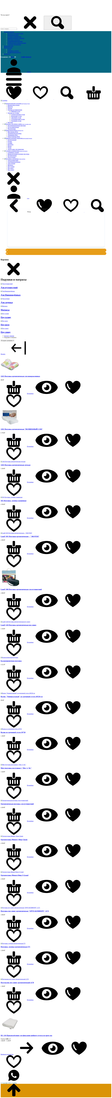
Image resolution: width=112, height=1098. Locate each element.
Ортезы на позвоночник (15, 110)
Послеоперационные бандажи (17, 125)
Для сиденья (11, 163)
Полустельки (11, 157)
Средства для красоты (14, 44)
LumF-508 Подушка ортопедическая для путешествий (21, 589)
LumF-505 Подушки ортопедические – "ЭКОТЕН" (20, 536)
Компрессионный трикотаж (16, 38)
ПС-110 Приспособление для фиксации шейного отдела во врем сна (26, 1035)
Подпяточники (12, 155)
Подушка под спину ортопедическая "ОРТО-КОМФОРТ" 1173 (25, 911)
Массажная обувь (13, 132)
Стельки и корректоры (14, 36)
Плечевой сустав (16, 121)
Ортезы (10, 108)
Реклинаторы (12, 128)
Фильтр (3, 354)
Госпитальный (12, 140)
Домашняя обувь (13, 135)
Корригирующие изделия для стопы (18, 154)
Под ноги (10, 168)
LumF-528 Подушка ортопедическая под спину (18, 625)
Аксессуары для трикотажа (16, 149)
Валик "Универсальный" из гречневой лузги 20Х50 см (22, 696)
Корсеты (10, 106)
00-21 (12, 57)
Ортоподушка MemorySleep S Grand (14, 875)
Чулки (9, 147)
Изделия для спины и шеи (15, 33)
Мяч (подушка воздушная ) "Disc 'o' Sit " (16, 768)
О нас (9, 49)
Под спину (11, 170)
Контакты (7, 54)
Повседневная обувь (14, 136)
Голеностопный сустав (18, 114)
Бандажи (10, 122)
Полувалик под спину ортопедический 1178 (17, 983)
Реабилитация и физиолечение (17, 43)
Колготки (10, 144)
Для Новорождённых (14, 162)
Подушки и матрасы (14, 40)
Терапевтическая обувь (14, 133)
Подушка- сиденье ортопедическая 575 (15, 947)
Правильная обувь (13, 35)
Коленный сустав (16, 116)
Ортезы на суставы (13, 113)
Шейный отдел (15, 111)
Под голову (11, 166)
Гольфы (10, 143)
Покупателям (8, 47)
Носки (10, 146)
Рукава (10, 141)
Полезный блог (8, 46)
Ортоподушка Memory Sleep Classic (14, 839)
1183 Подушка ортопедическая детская (15, 465)
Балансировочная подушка (11, 661)
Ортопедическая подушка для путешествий (17, 804)
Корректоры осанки (14, 105)
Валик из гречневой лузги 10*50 (13, 732)
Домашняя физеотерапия (15, 41)
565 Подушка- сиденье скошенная (13, 501)
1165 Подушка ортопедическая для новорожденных (20, 376)
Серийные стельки (13, 152)
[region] (56, 231)
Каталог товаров (9, 32)
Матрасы (10, 165)
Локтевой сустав (16, 117)
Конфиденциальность (14, 52)
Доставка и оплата (13, 51)
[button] (56, 250)
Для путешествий (13, 160)
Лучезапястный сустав (18, 119)
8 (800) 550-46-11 (26, 57)
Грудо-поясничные (13, 127)
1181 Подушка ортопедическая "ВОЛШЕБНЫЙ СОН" (22, 429)
